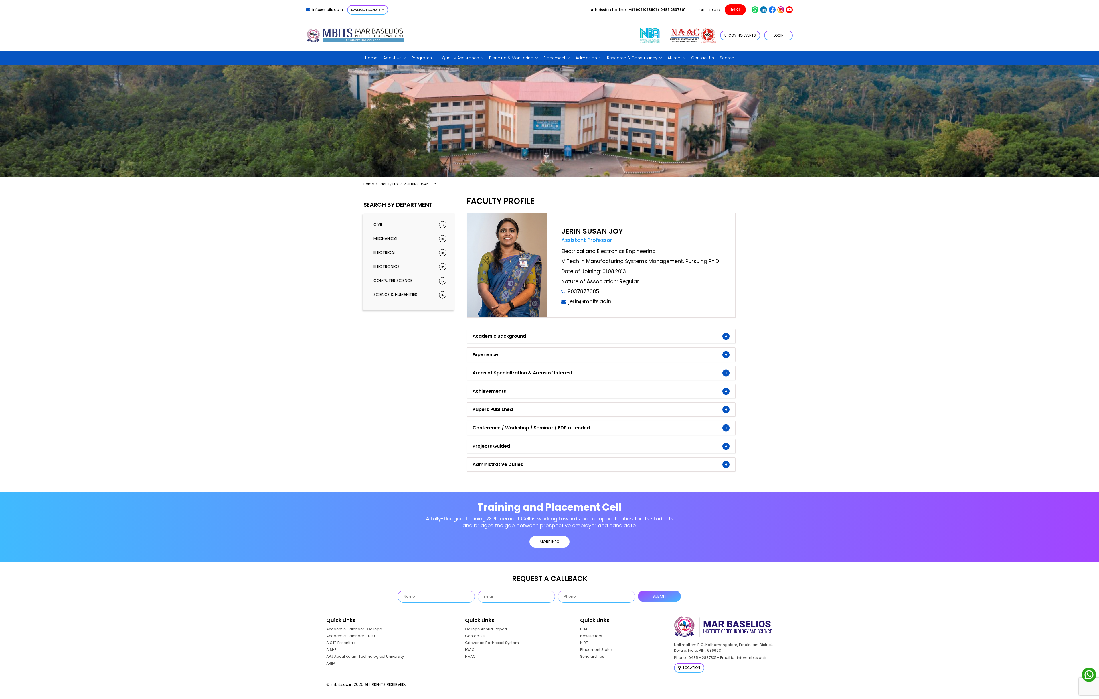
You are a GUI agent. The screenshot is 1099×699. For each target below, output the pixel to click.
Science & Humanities (408, 294)
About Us (392, 58)
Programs (422, 58)
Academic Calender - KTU (350, 636)
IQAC (470, 649)
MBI (735, 9)
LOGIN (779, 35)
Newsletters (591, 636)
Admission (586, 58)
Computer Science (409, 280)
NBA (584, 629)
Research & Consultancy (632, 58)
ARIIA (330, 663)
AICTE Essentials (341, 642)
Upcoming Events (740, 35)
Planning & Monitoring (511, 58)
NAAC (470, 656)
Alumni (674, 58)
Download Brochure (365, 9)
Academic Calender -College (354, 629)
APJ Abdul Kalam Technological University (365, 656)
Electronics (408, 266)
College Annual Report (486, 629)
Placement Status (596, 649)
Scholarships (592, 656)
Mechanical (408, 238)
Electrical (408, 252)
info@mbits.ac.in (327, 9)
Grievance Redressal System (492, 642)
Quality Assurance (460, 58)
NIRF (584, 642)
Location (691, 667)
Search (727, 58)
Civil (408, 224)
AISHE (331, 649)
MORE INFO (550, 541)
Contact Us (702, 58)
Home (371, 58)
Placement (554, 58)
